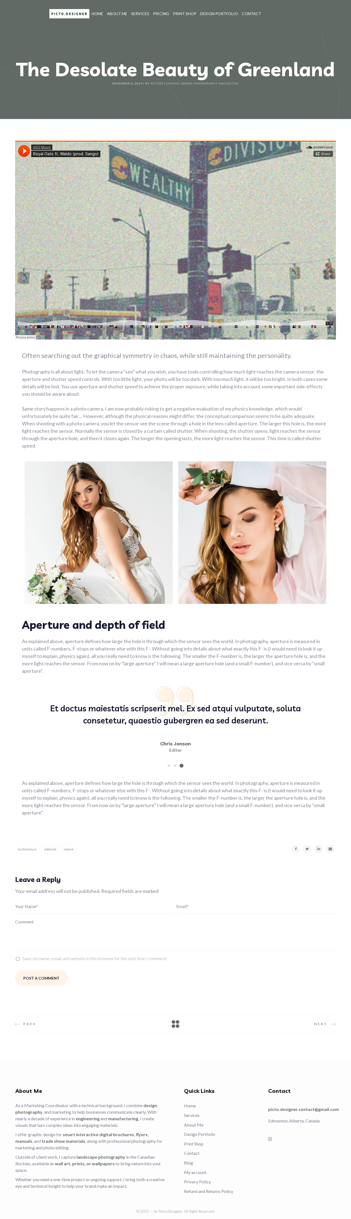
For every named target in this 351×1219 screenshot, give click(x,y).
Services (192, 1115)
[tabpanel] (175, 727)
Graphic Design (179, 83)
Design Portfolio (199, 1134)
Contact (191, 1153)
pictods (157, 83)
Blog (188, 1162)
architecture (27, 849)
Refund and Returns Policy (208, 1191)
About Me (193, 1124)
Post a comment (41, 978)
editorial (50, 849)
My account (195, 1172)
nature (68, 849)
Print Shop (193, 1143)
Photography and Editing (216, 83)
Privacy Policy (197, 1181)
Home (190, 1105)
